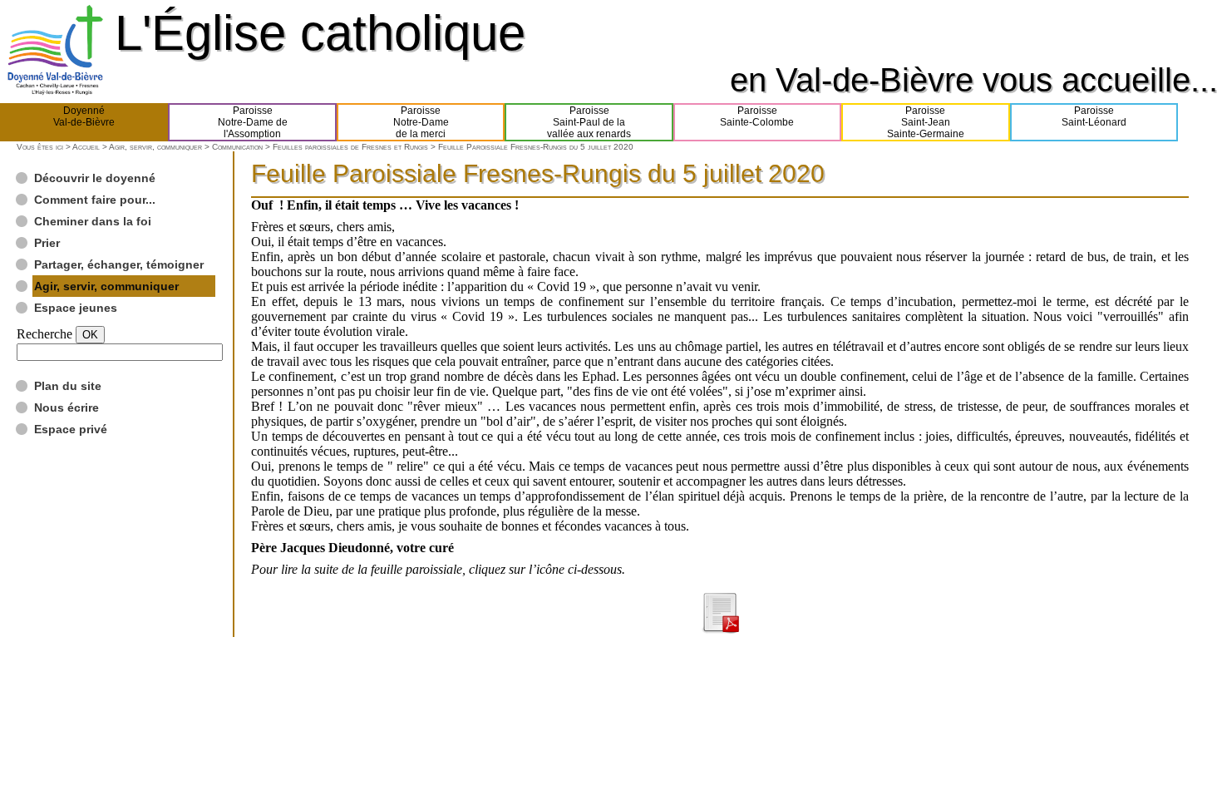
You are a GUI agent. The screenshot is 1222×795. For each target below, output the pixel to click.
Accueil (86, 146)
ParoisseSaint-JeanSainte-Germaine (925, 122)
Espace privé (70, 429)
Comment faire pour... (94, 199)
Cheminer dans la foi (92, 221)
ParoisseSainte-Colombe (757, 116)
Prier (47, 242)
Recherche (44, 334)
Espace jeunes (75, 307)
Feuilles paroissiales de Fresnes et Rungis (350, 146)
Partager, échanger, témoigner (119, 264)
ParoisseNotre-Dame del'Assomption (253, 122)
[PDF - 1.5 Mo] (720, 629)
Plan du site (67, 386)
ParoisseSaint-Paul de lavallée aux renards (589, 122)
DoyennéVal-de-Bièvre (84, 116)
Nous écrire (66, 407)
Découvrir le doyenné (94, 178)
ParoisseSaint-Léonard (1094, 116)
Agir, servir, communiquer (155, 146)
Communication (237, 146)
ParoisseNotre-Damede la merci (421, 122)
